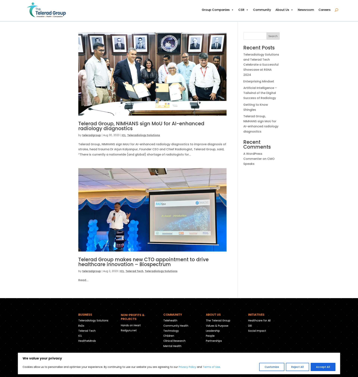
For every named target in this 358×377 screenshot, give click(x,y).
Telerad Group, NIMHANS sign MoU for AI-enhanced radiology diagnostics (141, 126)
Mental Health (172, 346)
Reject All (297, 367)
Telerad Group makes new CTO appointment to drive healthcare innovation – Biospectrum (143, 262)
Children (168, 336)
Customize (272, 367)
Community (262, 10)
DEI (250, 326)
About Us (282, 10)
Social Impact (257, 331)
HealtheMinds (87, 341)
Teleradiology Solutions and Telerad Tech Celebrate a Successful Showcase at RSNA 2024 (261, 64)
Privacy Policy (187, 367)
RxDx (81, 326)
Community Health (175, 326)
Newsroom (306, 10)
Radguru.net (129, 330)
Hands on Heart (131, 325)
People (210, 336)
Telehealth (170, 320)
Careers (324, 10)
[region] (179, 363)
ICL (124, 135)
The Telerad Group (218, 320)
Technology (171, 331)
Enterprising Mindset (258, 81)
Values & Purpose (217, 326)
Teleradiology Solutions (143, 135)
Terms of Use (211, 367)
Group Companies (216, 10)
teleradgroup (91, 135)
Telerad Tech (134, 271)
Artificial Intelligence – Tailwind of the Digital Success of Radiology (260, 93)
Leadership (213, 331)
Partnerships (214, 341)
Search (273, 36)
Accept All (323, 367)
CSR (241, 10)
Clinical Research (174, 341)
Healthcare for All (259, 320)
